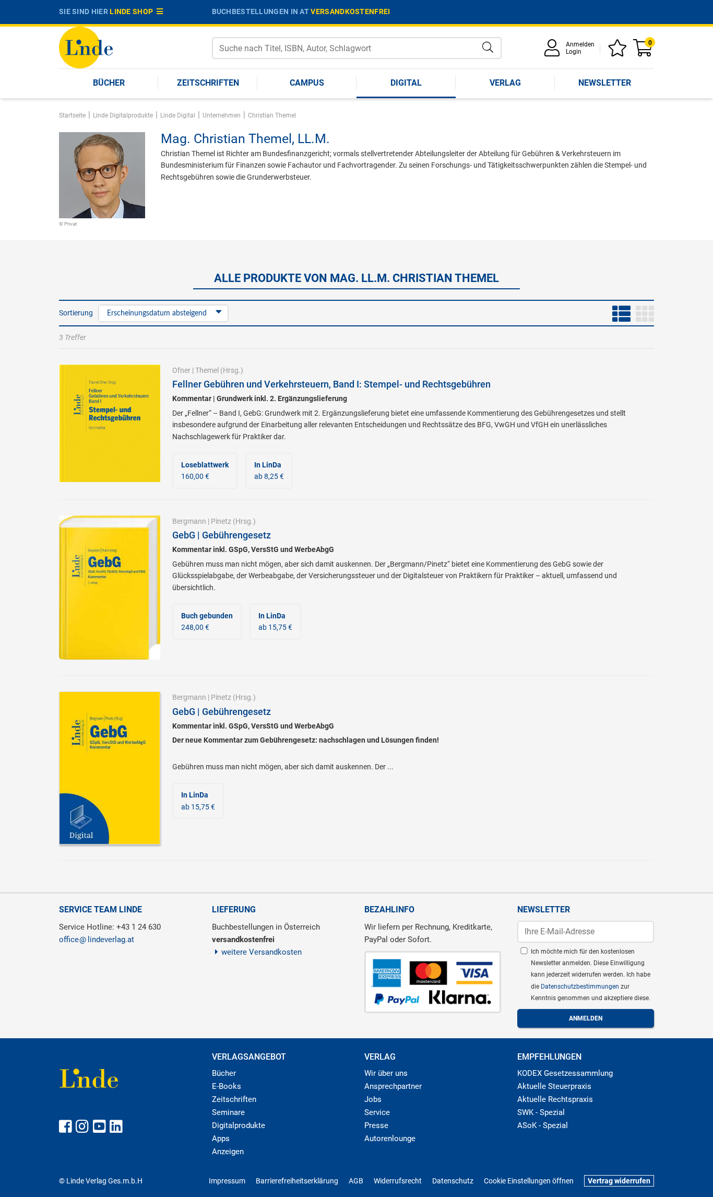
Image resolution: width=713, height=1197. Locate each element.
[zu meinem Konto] (553, 51)
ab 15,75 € (275, 621)
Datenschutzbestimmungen (581, 986)
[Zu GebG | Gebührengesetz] (109, 587)
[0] (643, 51)
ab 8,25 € (269, 470)
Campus (307, 83)
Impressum (227, 1181)
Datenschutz (452, 1181)
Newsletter (604, 83)
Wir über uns (386, 1073)
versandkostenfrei (350, 11)
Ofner (181, 370)
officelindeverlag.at (96, 939)
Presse (376, 1125)
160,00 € (205, 470)
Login (573, 51)
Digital (406, 83)
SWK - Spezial (541, 1112)
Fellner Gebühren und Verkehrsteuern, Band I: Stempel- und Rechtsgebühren (331, 384)
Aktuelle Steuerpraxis (554, 1086)
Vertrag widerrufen (619, 1181)
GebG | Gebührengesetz (221, 535)
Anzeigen (228, 1151)
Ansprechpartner (393, 1086)
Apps (221, 1138)
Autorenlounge (389, 1138)
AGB (356, 1181)
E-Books (226, 1086)
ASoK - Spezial (542, 1125)
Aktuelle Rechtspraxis (555, 1099)
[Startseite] (86, 47)
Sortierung (76, 313)
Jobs (373, 1099)
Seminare (228, 1112)
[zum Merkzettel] (619, 51)
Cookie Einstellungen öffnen (529, 1181)
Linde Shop (133, 11)
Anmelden (580, 44)
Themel (207, 370)
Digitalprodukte (238, 1125)
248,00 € (207, 621)
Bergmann (189, 521)
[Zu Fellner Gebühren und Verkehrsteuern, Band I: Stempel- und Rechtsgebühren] (109, 422)
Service (377, 1112)
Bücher (109, 83)
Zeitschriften (208, 83)
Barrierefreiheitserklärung (297, 1181)
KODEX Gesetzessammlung (565, 1073)
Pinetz (221, 521)
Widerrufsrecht (398, 1181)
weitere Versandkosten (261, 952)
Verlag (505, 83)
